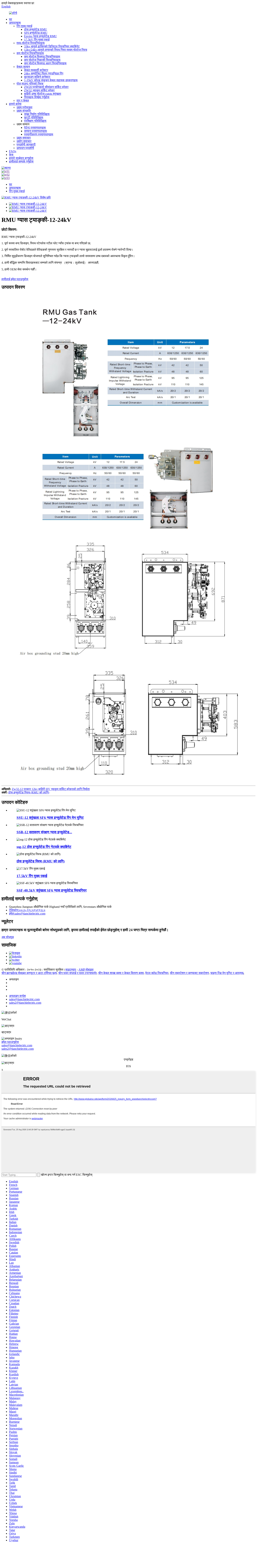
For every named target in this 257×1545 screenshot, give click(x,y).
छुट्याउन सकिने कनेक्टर (37, 76)
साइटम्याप (70, 969)
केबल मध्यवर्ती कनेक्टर (36, 70)
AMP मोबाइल (86, 969)
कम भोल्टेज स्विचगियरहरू (30, 53)
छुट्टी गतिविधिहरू (33, 117)
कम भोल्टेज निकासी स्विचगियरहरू (42, 59)
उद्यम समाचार (24, 137)
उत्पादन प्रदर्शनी (25, 147)
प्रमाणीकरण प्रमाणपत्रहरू (38, 134)
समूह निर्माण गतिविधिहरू (37, 114)
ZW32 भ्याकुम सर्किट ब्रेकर (39, 90)
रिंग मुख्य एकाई (24, 26)
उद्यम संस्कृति (24, 110)
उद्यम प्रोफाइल (24, 107)
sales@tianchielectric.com (17, 1045)
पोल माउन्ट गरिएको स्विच (30, 83)
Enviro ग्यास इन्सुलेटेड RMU (40, 36)
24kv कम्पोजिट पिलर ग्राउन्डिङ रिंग (43, 73)
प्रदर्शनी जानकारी (26, 144)
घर (10, 19)
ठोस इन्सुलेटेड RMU (35, 29)
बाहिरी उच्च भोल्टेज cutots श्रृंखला (42, 93)
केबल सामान (23, 66)
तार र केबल (23, 100)
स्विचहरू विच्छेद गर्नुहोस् (36, 97)
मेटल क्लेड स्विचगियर (156, 973)
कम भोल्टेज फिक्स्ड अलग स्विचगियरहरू (45, 63)
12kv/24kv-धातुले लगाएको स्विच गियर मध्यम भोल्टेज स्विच (55, 49)
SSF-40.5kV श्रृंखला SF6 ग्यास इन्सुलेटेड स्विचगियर (52, 890)
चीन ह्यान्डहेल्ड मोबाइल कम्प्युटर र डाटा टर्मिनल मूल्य (29, 973)
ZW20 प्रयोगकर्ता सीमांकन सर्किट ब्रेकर (46, 87)
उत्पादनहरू (15, 22)
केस (11, 154)
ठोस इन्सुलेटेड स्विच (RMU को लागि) (28, 792)
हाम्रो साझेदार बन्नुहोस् (21, 158)
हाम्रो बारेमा (15, 103)
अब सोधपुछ (8, 937)
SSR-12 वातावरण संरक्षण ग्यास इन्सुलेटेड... (44, 832)
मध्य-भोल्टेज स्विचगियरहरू (31, 43)
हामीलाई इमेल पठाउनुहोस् (15, 279)
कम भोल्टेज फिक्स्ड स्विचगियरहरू (42, 56)
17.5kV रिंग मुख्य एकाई (36, 39)
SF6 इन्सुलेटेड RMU (35, 32)
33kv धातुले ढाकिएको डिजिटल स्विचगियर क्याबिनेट (52, 46)
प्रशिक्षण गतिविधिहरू (35, 120)
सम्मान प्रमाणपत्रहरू (35, 131)
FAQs (12, 151)
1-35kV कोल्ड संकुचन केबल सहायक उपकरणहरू (51, 80)
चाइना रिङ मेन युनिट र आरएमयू (226, 973)
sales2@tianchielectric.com (18, 1048)
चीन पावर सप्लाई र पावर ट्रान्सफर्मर (77, 973)
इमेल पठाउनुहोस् (10, 1042)
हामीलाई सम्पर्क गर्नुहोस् (21, 161)
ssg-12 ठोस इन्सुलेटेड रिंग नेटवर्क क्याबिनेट (44, 847)
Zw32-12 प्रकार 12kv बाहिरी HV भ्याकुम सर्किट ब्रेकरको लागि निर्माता (51, 789)
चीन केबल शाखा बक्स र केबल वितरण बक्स (121, 973)
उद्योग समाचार (24, 141)
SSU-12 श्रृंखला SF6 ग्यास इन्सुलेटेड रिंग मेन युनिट (50, 818)
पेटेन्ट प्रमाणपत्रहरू (35, 127)
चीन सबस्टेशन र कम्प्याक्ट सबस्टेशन (189, 973)
